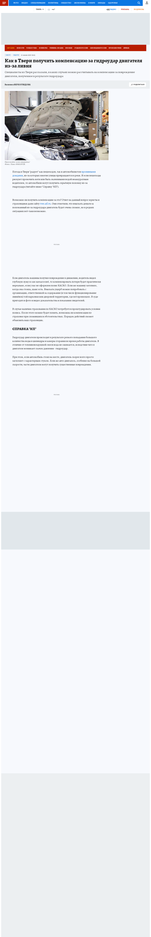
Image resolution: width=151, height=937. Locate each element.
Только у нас (31, 48)
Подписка (139, 9)
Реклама (125, 9)
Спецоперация (38, 3)
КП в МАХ (68, 48)
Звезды (101, 3)
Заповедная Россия (98, 48)
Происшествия (115, 48)
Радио (113, 9)
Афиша (126, 48)
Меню (4, 3)
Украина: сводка (56, 48)
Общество (66, 3)
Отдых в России (81, 48)
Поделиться (138, 84)
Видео (24, 3)
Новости (20, 48)
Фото (16, 3)
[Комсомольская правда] (18, 9)
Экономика (80, 3)
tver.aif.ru (45, 203)
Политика (53, 3)
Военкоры (43, 48)
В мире (91, 3)
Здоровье (112, 3)
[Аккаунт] (147, 3)
